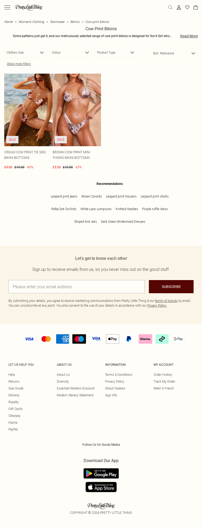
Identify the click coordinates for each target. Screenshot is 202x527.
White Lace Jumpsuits (96, 209)
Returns (13, 381)
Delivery (13, 395)
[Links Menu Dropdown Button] (7, 7)
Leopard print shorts (155, 196)
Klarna (12, 422)
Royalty (13, 402)
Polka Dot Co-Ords (63, 209)
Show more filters (19, 64)
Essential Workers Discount (76, 388)
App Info (111, 395)
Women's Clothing (31, 22)
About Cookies (115, 388)
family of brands (166, 301)
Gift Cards (15, 409)
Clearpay (14, 416)
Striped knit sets (85, 222)
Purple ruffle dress (155, 209)
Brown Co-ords (92, 196)
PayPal (13, 429)
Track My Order (164, 381)
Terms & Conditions (118, 375)
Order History (163, 375)
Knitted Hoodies (127, 209)
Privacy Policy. (157, 305)
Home (8, 22)
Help (11, 375)
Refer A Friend (164, 388)
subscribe (171, 287)
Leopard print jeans (64, 196)
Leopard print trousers (121, 196)
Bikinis (74, 22)
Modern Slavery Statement (75, 395)
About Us (63, 375)
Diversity (63, 381)
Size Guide (15, 388)
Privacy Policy (114, 381)
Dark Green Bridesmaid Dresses (123, 222)
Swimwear (57, 22)
